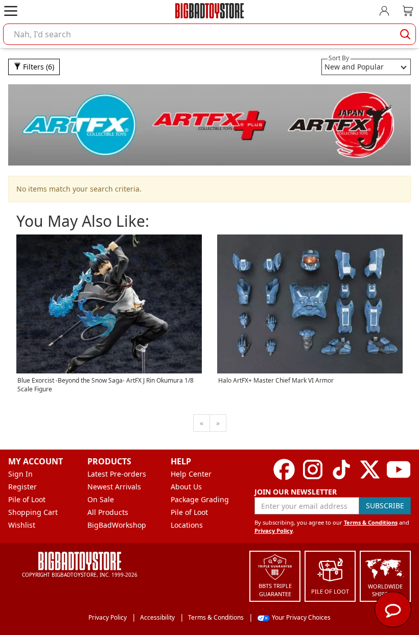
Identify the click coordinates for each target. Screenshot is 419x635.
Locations (187, 525)
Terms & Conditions (371, 522)
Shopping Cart (33, 512)
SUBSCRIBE (385, 505)
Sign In (20, 474)
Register (22, 486)
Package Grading (200, 499)
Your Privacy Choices (301, 617)
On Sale (100, 499)
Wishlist (21, 525)
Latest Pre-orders (116, 474)
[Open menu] (10, 10)
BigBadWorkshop (116, 525)
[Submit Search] (405, 34)
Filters (37, 67)
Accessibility (157, 617)
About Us (186, 486)
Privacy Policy (273, 530)
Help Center (191, 474)
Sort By (339, 58)
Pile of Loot (26, 499)
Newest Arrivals (114, 486)
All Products (107, 512)
